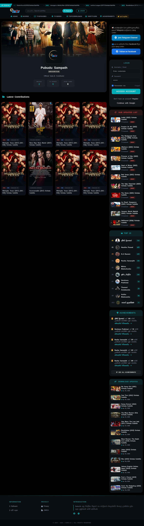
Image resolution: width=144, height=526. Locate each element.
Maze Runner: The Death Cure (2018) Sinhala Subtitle (130, 441)
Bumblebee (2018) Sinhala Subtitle (130, 431)
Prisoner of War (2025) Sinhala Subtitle (129, 157)
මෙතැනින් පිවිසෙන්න (122, 323)
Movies (26, 16)
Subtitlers (92, 16)
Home (15, 16)
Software (14, 506)
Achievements (109, 16)
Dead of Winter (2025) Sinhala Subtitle (129, 166)
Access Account (126, 91)
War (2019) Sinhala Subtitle (131, 459)
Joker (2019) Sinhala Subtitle (128, 451)
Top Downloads (75, 16)
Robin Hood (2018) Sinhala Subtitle (22, 5)
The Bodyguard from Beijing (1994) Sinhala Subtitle (129, 138)
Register (135, 99)
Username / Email (119, 67)
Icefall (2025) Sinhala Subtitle (129, 118)
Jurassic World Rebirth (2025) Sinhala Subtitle (129, 212)
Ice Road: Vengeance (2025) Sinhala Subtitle (129, 203)
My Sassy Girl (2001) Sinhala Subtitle (128, 387)
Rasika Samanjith (121, 340)
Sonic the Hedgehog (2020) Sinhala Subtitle (131, 487)
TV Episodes (41, 16)
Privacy (46, 506)
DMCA (46, 510)
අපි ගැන (14, 510)
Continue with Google (126, 103)
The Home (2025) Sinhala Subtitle (130, 194)
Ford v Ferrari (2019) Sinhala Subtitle (128, 478)
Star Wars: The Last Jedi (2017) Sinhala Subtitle (130, 422)
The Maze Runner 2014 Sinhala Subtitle (129, 414)
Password (117, 76)
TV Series (57, 16)
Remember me (119, 86)
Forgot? (137, 86)
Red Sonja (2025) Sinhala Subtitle (130, 176)
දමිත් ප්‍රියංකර (120, 319)
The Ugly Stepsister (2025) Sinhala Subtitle (131, 185)
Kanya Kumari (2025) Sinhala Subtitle (128, 405)
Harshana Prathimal (122, 329)
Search (68, 11)
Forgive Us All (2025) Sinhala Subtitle (129, 128)
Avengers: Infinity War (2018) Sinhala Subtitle (59, 5)
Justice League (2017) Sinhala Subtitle (97, 5)
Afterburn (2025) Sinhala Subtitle (130, 148)
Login (82, 11)
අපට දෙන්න (123, 16)
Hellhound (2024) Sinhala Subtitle (130, 221)
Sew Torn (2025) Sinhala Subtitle (130, 396)
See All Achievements (127, 372)
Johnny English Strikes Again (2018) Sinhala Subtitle (129, 468)
